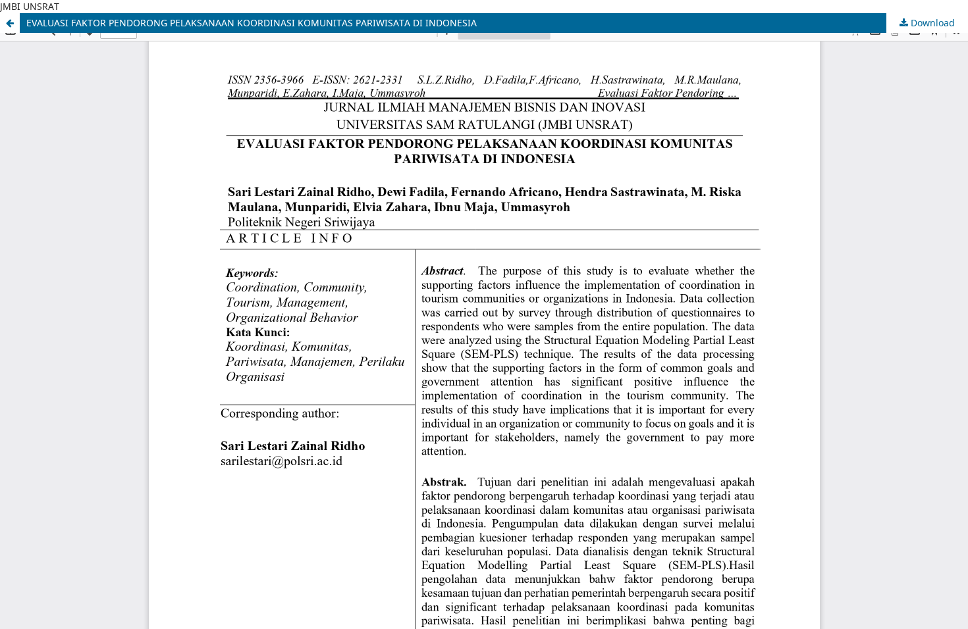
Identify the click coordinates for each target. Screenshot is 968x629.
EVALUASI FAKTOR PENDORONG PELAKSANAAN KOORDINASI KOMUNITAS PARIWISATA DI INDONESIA (251, 22)
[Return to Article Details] (10, 23)
